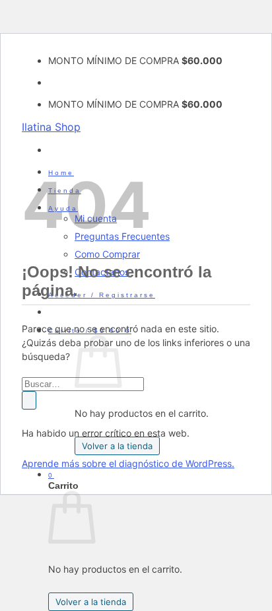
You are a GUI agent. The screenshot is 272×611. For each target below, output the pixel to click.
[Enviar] (29, 400)
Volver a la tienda (117, 446)
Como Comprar (107, 254)
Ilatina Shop (51, 126)
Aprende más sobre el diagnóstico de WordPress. (128, 463)
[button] (101, 295)
